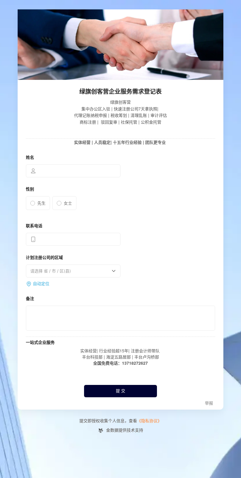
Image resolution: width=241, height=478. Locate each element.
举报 (209, 403)
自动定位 (41, 284)
